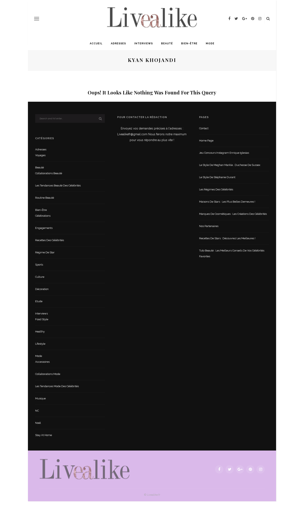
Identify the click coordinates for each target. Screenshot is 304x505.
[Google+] (244, 18)
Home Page (206, 140)
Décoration (42, 289)
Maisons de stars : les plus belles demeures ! (227, 201)
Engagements (44, 228)
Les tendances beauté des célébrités (58, 185)
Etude (38, 301)
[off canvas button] (36, 18)
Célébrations (42, 215)
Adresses (118, 43)
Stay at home (43, 435)
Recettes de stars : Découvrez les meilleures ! (227, 238)
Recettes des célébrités (49, 240)
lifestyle (40, 343)
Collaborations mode (47, 374)
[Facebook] (229, 18)
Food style (41, 319)
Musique (40, 398)
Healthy (40, 331)
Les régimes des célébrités (216, 189)
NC (37, 410)
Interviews (143, 43)
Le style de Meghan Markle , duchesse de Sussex (229, 165)
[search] (268, 18)
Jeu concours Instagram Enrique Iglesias (224, 152)
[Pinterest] (252, 18)
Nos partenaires (208, 226)
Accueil (96, 43)
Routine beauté (44, 197)
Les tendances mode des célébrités (57, 386)
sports (39, 264)
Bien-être (189, 43)
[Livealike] (84, 469)
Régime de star (45, 252)
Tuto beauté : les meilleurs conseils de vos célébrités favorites (231, 253)
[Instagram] (259, 18)
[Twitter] (236, 18)
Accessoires (42, 361)
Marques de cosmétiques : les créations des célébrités (233, 213)
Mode (210, 43)
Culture (39, 276)
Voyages (40, 155)
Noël (38, 422)
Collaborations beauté (48, 173)
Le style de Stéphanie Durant (217, 177)
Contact (203, 128)
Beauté (167, 43)
